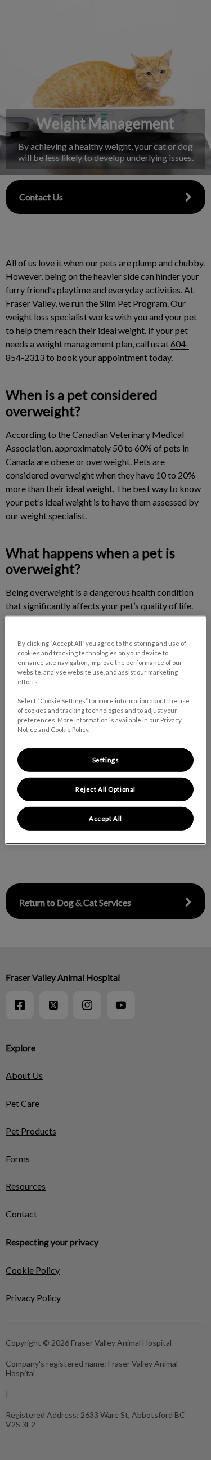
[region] (105, 729)
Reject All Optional (105, 789)
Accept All (105, 818)
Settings (105, 760)
